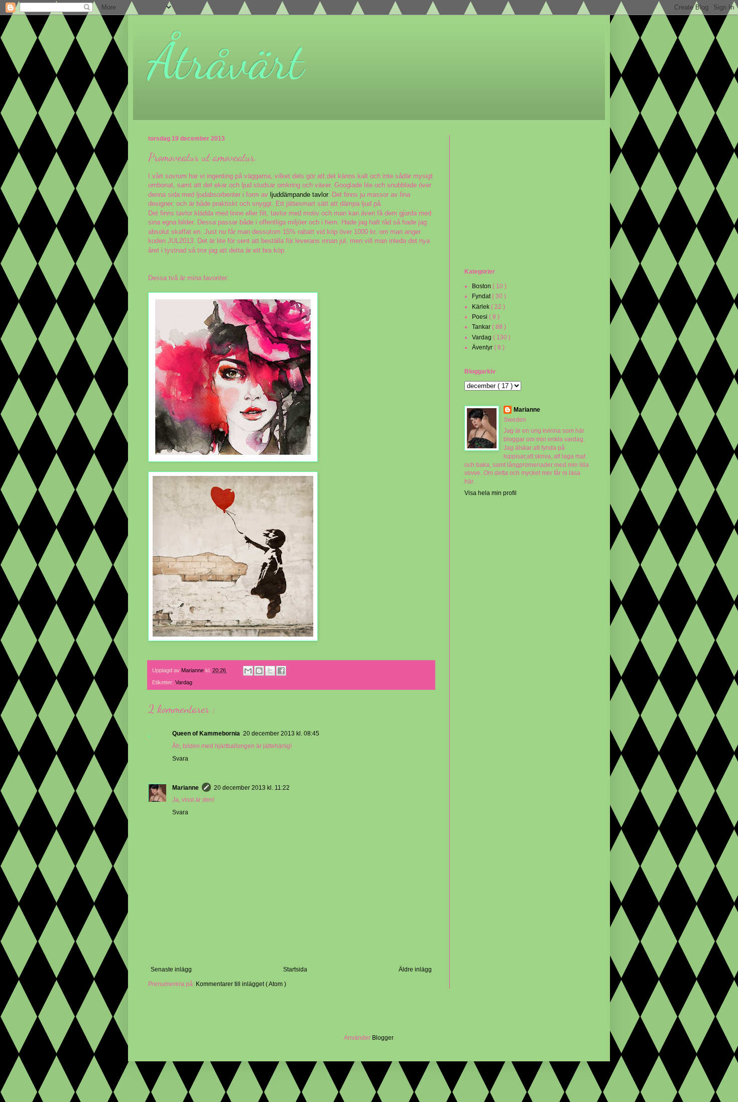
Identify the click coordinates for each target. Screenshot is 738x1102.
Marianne (185, 787)
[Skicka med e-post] (248, 671)
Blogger (382, 1037)
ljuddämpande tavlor (299, 194)
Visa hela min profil (490, 493)
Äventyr (483, 347)
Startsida (295, 969)
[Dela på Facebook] (281, 671)
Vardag (183, 682)
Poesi (480, 316)
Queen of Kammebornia (206, 733)
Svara (180, 758)
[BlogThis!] (259, 671)
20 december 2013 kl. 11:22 (252, 787)
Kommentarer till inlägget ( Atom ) (241, 984)
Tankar (482, 326)
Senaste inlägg (171, 969)
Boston (482, 286)
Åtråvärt (226, 61)
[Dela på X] (270, 671)
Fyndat (482, 296)
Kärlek (481, 306)
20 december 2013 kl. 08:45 (281, 733)
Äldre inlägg (415, 969)
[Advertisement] (514, 200)
